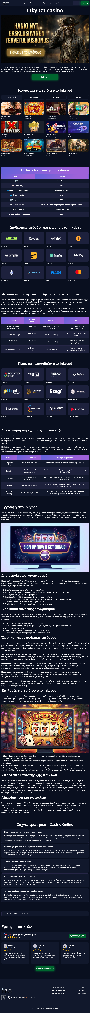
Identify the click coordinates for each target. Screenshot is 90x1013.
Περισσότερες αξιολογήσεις (45, 968)
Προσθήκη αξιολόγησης (77, 936)
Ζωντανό (33, 97)
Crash (55, 97)
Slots (76, 97)
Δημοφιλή (10, 97)
